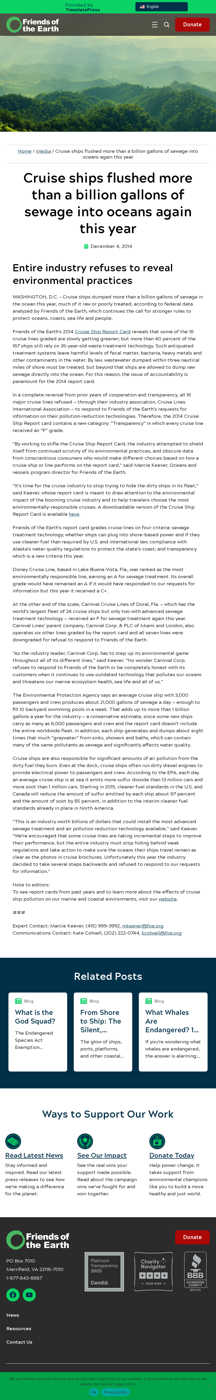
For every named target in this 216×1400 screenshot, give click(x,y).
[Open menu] (154, 24)
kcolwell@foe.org (162, 933)
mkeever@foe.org (143, 926)
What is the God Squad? (35, 1016)
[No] (209, 1386)
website (168, 899)
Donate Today (171, 1155)
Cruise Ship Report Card (103, 332)
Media (43, 151)
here (74, 514)
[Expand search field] (168, 24)
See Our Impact (102, 1155)
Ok (94, 1392)
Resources (18, 1329)
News (12, 1315)
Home (25, 151)
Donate (192, 24)
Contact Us (19, 1342)
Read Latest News (34, 1155)
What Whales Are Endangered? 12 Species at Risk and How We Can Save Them (173, 1021)
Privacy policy (115, 1392)
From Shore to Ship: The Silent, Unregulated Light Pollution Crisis (101, 1021)
